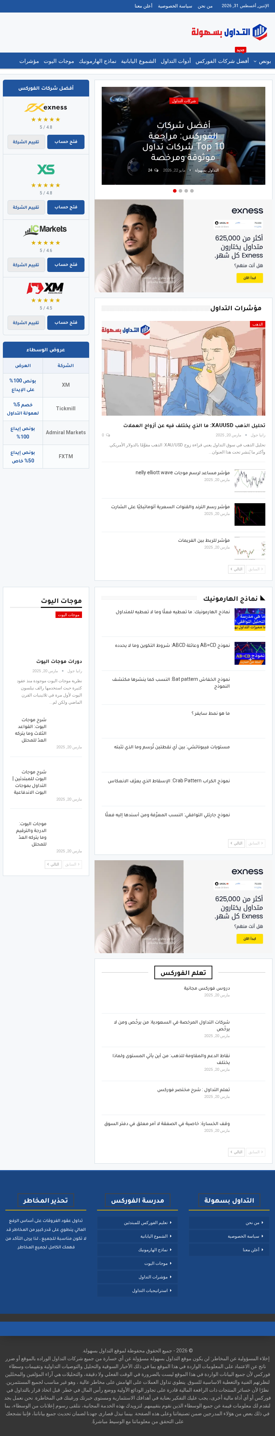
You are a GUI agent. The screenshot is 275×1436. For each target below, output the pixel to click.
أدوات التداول (176, 61)
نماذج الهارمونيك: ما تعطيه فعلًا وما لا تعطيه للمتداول (173, 611)
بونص (265, 61)
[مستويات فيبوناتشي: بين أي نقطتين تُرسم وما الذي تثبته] (250, 754)
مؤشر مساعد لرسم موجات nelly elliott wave (183, 472)
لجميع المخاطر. (32, 1246)
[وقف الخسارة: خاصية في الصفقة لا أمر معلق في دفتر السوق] (250, 1131)
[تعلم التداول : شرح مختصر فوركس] (250, 1097)
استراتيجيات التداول (150, 1290)
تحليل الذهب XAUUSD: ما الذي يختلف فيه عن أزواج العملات (194, 425)
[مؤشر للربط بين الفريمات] (250, 548)
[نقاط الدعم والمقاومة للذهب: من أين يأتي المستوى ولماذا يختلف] (250, 1063)
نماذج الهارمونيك (97, 61)
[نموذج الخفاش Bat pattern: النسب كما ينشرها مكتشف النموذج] (250, 687)
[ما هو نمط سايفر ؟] (250, 721)
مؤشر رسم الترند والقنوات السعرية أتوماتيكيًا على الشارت (170, 506)
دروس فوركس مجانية (207, 988)
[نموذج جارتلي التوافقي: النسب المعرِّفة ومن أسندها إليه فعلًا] (250, 822)
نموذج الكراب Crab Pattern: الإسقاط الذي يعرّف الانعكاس (169, 780)
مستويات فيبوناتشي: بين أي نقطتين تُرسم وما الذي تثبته (172, 746)
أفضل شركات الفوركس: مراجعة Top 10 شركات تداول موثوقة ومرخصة (183, 140)
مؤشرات (29, 61)
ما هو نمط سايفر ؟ (211, 713)
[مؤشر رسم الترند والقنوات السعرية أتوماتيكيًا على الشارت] (250, 514)
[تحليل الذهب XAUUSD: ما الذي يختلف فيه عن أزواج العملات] (183, 368)
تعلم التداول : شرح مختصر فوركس (193, 1089)
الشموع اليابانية (138, 61)
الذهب (257, 324)
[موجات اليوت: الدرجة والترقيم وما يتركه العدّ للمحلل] (66, 831)
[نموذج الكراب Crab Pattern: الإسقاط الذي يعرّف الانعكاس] (250, 788)
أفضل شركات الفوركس (222, 58)
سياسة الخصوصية (175, 6)
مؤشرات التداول (153, 1276)
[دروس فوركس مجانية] (250, 996)
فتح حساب (65, 141)
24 (150, 170)
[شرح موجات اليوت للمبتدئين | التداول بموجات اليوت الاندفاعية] (66, 779)
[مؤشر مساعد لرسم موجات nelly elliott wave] (250, 480)
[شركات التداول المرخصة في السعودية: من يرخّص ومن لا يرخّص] (250, 1030)
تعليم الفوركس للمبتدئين (146, 1222)
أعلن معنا (144, 6)
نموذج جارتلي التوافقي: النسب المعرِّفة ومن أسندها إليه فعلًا (167, 814)
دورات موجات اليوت (59, 661)
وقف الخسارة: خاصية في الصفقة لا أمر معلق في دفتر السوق (167, 1123)
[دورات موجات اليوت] (46, 632)
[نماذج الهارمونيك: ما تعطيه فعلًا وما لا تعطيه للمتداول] (250, 619)
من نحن (205, 6)
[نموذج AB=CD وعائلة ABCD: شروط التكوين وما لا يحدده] (250, 653)
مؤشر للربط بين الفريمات (204, 540)
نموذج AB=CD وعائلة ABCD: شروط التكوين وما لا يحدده (172, 645)
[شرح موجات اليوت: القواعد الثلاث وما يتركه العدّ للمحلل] (66, 727)
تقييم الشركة (26, 141)
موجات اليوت (59, 61)
